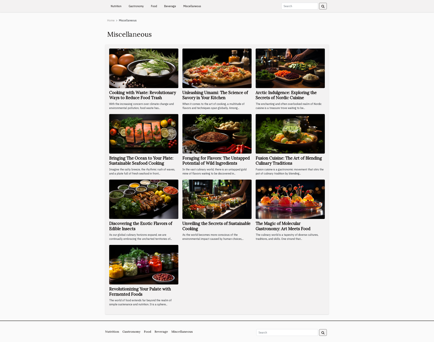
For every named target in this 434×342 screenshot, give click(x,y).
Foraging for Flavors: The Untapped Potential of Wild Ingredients (216, 160)
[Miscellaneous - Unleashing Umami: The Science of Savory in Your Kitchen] (217, 68)
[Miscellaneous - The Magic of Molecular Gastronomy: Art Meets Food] (290, 199)
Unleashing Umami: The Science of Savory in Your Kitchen (215, 95)
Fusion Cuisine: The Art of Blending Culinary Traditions (289, 160)
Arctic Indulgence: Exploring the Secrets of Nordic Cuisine (286, 95)
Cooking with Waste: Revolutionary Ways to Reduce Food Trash (142, 95)
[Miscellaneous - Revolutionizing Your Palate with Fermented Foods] (143, 264)
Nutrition (116, 6)
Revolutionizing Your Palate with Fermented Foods (140, 291)
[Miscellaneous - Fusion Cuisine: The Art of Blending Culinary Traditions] (290, 133)
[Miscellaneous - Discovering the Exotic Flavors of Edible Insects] (143, 199)
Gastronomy (136, 6)
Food (154, 6)
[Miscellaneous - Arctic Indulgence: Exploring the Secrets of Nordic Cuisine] (290, 68)
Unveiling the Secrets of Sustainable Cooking (216, 226)
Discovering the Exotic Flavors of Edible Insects (140, 226)
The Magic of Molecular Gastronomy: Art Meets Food (283, 226)
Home (111, 20)
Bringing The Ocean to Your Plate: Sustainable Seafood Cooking (141, 160)
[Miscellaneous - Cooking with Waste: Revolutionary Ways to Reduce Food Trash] (143, 68)
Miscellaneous (192, 6)
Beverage (170, 6)
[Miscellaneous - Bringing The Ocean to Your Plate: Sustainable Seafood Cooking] (143, 133)
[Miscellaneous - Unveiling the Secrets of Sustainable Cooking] (217, 199)
